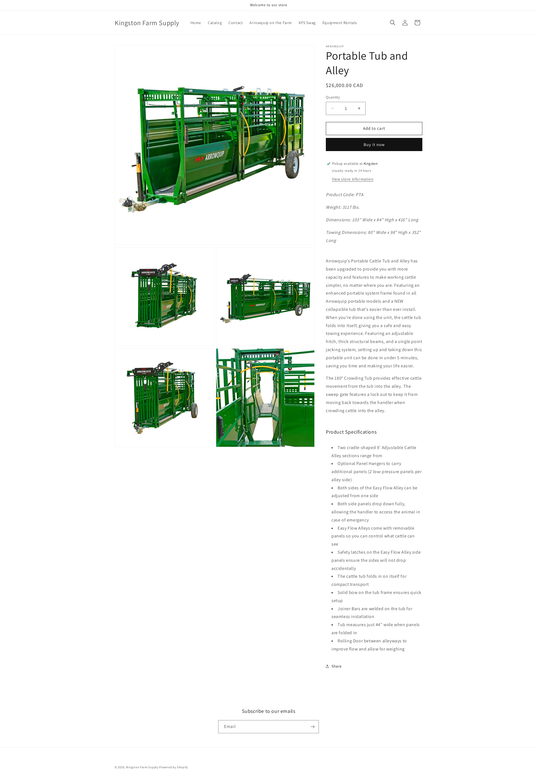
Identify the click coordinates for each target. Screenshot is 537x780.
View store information (352, 179)
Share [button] (336, 666)
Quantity (333, 97)
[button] (393, 23)
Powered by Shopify (173, 767)
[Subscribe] (312, 726)
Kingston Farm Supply (142, 767)
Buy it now (374, 144)
